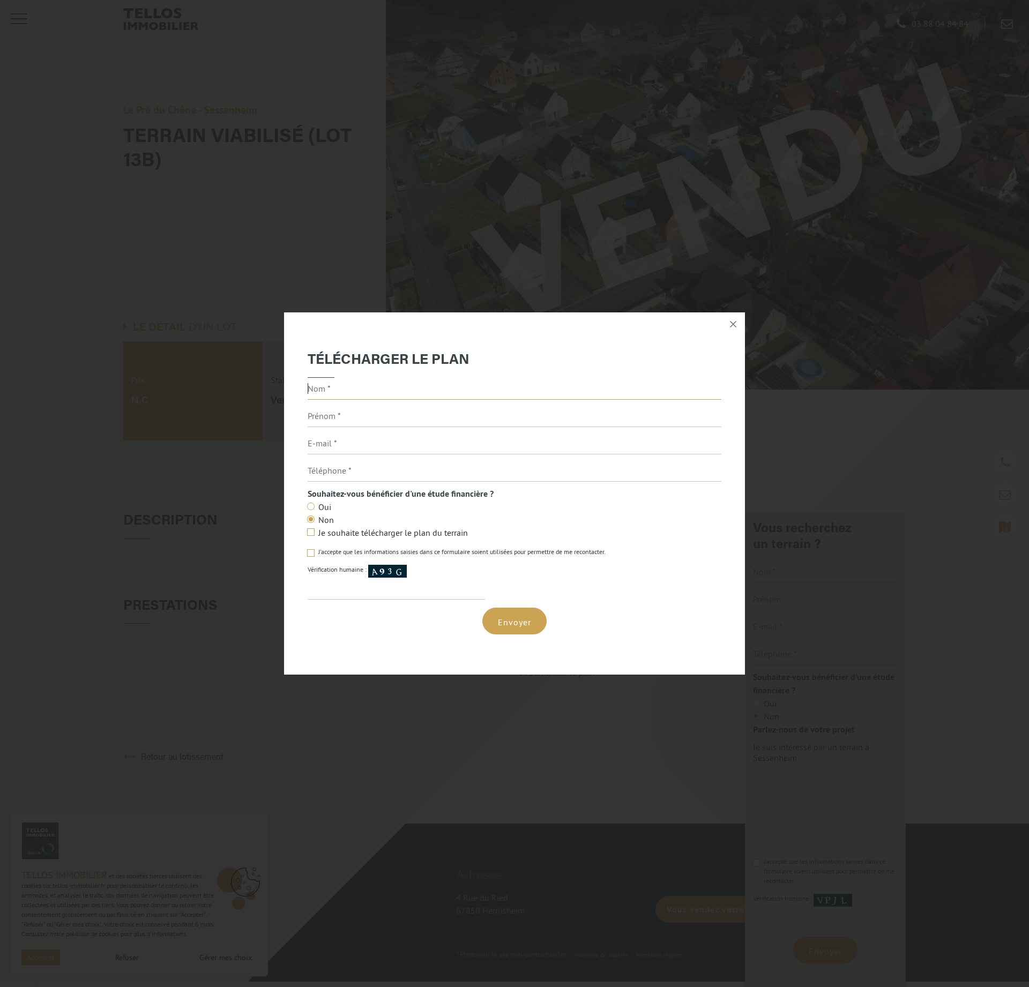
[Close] (733, 324)
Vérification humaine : (338, 570)
